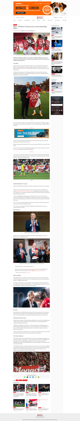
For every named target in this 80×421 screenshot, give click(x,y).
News (15, 20)
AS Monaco (25, 380)
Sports (33, 20)
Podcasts (23, 17)
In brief (15, 392)
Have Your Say (57, 20)
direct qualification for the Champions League (24, 191)
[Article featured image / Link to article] (44, 388)
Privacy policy (41, 419)
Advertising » (32, 127)
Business (38, 20)
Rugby (29, 392)
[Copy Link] (35, 377)
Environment (50, 20)
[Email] (38, 377)
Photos (27, 392)
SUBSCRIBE (57, 107)
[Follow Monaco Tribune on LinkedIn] (59, 110)
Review (15, 24)
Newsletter (56, 17)
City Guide (64, 20)
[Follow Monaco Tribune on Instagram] (57, 110)
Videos (19, 17)
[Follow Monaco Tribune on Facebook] (54, 110)
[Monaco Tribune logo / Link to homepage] (40, 17)
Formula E (17, 392)
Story (52, 35)
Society (44, 20)
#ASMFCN (30, 270)
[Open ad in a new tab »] (40, 8)
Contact (55, 419)
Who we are (25, 419)
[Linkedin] (33, 377)
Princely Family (27, 20)
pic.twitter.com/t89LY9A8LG (39, 270)
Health (55, 35)
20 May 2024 (27, 30)
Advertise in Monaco (48, 419)
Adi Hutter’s (25, 68)
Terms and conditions (32, 419)
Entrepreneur (56, 60)
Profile (53, 60)
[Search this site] (66, 17)
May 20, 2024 (28, 272)
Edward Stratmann (17, 30)
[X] (27, 377)
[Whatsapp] (24, 377)
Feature (40, 392)
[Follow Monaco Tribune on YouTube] (61, 110)
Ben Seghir (15, 149)
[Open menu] (14, 17)
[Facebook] (30, 377)
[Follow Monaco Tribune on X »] (52, 110)
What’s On (20, 20)
